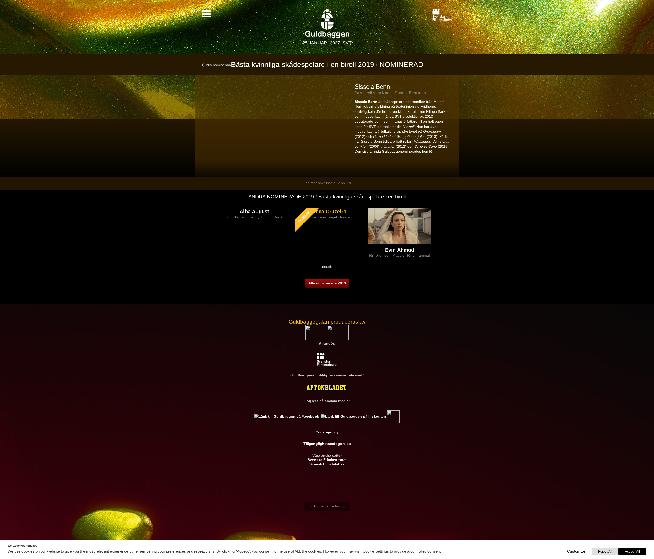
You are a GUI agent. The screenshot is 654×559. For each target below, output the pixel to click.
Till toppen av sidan (324, 506)
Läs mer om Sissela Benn (324, 183)
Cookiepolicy (327, 432)
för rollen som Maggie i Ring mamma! (399, 255)
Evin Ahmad (399, 250)
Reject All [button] (605, 551)
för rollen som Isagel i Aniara (327, 217)
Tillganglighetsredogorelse (327, 444)
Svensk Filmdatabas (327, 464)
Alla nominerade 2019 (223, 65)
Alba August (254, 211)
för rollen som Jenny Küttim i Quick (254, 217)
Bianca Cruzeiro (327, 211)
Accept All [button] (632, 551)
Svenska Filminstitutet (327, 460)
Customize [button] (576, 551)
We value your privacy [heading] (22, 545)
